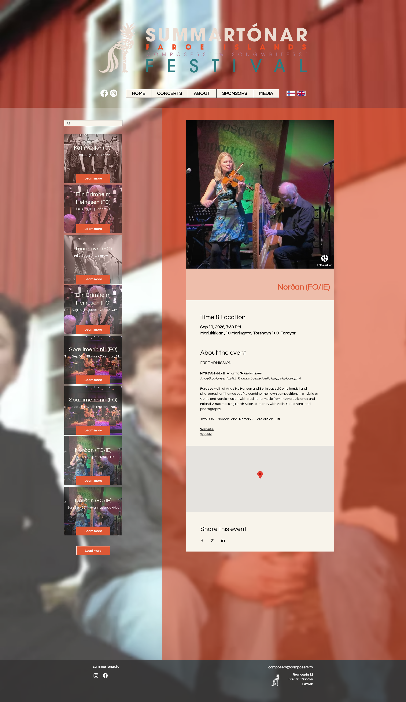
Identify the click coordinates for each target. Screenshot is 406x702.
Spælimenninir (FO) (93, 349)
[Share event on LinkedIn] (223, 540)
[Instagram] (113, 93)
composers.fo (301, 667)
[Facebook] (104, 93)
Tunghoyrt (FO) (93, 248)
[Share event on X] (213, 540)
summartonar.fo (106, 667)
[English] (301, 93)
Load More (93, 550)
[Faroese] (290, 93)
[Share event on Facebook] (202, 540)
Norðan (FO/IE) (93, 450)
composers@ (279, 667)
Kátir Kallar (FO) (93, 148)
